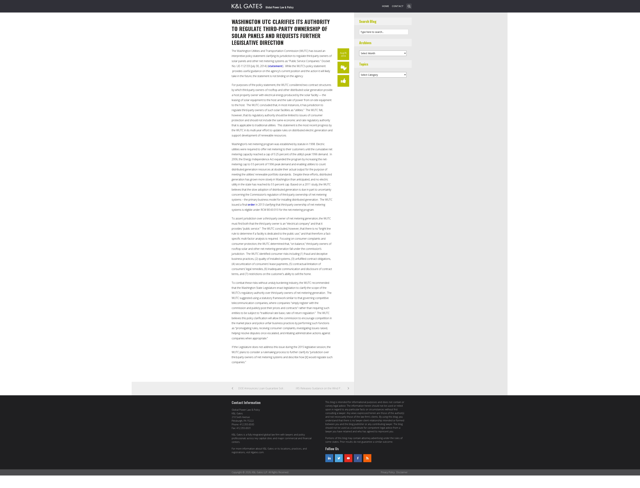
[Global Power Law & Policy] (263, 6)
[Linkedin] (329, 458)
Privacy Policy (388, 472)
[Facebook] (358, 458)
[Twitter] (339, 458)
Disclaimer (402, 472)
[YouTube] (348, 458)
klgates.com (257, 452)
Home (385, 6)
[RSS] (367, 458)
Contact (398, 6)
